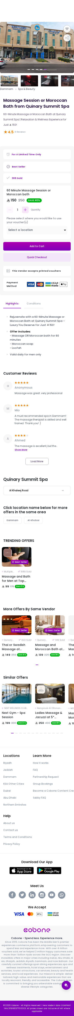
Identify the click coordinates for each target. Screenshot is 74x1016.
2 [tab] (33, 69)
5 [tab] (45, 69)
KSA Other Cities (13, 783)
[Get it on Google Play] (49, 870)
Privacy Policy (11, 844)
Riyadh (7, 763)
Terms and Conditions (17, 837)
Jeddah (8, 770)
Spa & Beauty (26, 89)
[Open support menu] (66, 985)
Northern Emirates (14, 804)
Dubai (7, 790)
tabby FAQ (39, 797)
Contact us (10, 830)
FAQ (35, 770)
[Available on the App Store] (21, 870)
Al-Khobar (33, 520)
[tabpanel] (37, 47)
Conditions (34, 303)
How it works (41, 763)
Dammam (6, 89)
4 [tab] (41, 69)
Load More (37, 461)
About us (9, 823)
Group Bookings (43, 783)
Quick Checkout (37, 257)
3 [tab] (37, 69)
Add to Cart (37, 246)
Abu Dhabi (9, 797)
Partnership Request (46, 777)
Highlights (12, 303)
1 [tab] (29, 69)
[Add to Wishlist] (67, 29)
